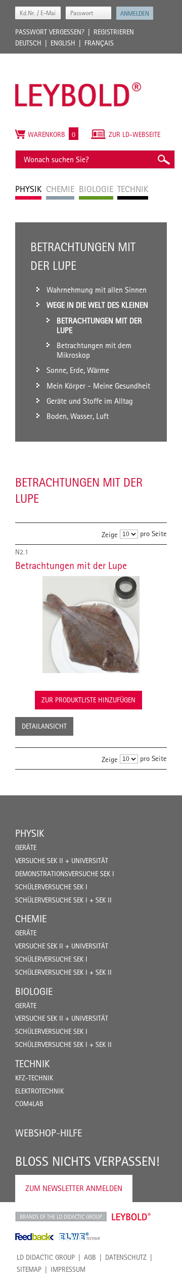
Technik (32, 1064)
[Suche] (163, 159)
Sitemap (29, 1269)
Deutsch (28, 43)
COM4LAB (29, 1104)
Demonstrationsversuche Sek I (64, 874)
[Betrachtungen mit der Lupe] (91, 624)
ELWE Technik (80, 1236)
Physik (29, 833)
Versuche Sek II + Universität (61, 860)
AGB (90, 1257)
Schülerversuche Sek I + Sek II (63, 900)
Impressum (68, 1269)
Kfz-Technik (34, 1078)
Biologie (34, 991)
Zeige (110, 534)
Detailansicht (44, 726)
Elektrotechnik (39, 1091)
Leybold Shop (131, 1217)
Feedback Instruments (34, 1236)
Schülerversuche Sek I (51, 887)
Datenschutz (126, 1257)
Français (99, 43)
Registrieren (114, 32)
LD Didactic (61, 1217)
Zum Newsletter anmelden (73, 1188)
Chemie (31, 919)
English (63, 43)
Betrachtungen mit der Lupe (71, 565)
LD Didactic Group (46, 1257)
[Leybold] (78, 59)
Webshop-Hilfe (48, 1133)
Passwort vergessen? (49, 32)
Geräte (25, 847)
